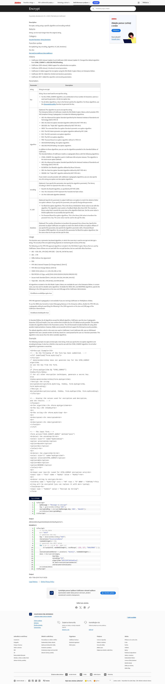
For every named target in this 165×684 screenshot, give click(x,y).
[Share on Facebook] (76, 608)
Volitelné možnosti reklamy (144, 680)
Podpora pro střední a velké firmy (104, 650)
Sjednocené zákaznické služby (48, 645)
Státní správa (72, 645)
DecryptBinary (47, 53)
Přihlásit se (146, 2)
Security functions (34, 40)
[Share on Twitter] (80, 608)
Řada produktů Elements (19, 655)
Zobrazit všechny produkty (20, 660)
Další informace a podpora (80, 2)
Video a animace (18, 647)
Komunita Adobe (101, 645)
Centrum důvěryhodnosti (130, 660)
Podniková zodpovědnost (130, 652)
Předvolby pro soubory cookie (114, 680)
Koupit (96, 3)
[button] (138, 2)
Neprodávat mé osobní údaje (128, 680)
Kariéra (126, 645)
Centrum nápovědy (101, 640)
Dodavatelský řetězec (130, 658)
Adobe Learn (100, 647)
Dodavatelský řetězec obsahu (48, 642)
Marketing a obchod (63, 2)
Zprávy (126, 650)
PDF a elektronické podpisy (45, 2)
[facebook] (29, 681)
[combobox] (113, 8)
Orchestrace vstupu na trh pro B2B (49, 650)
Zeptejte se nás (65, 629)
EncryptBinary (38, 53)
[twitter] (36, 681)
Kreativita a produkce (46, 647)
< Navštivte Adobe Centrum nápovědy (43, 616)
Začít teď (91, 629)
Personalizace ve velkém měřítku (49, 640)
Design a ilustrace (18, 645)
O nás (126, 642)
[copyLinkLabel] (89, 608)
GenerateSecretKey (50, 104)
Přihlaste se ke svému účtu (131, 640)
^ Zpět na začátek (131, 617)
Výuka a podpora (38, 620)
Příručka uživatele (38, 625)
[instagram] (33, 681)
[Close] (110, 680)
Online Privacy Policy (47, 582)
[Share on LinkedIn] (84, 608)
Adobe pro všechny (129, 665)
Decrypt (31, 53)
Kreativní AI (16, 640)
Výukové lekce (37, 627)
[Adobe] (18, 2)
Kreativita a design (28, 2)
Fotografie (16, 642)
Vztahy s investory (129, 655)
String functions (46, 40)
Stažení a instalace (101, 642)
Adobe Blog (127, 668)
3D (14, 652)
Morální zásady (128, 663)
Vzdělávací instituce (73, 640)
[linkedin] (39, 681)
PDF (15, 650)
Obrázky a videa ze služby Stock (21, 658)
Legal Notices (33, 582)
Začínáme (36, 623)
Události (127, 647)
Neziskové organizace (74, 642)
